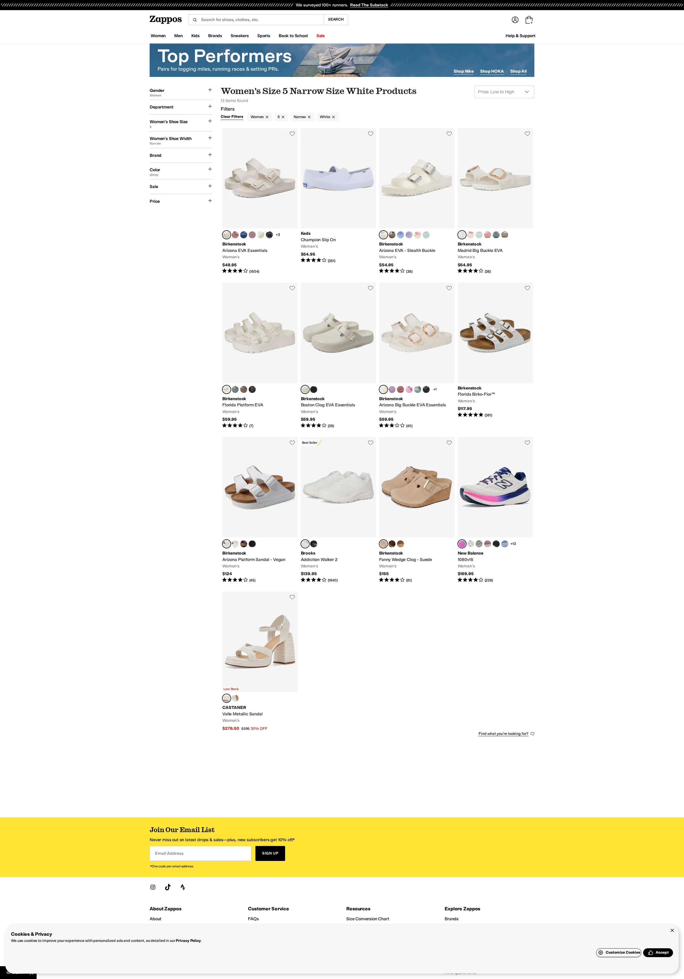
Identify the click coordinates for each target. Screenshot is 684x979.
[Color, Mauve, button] (392, 389)
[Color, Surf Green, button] (426, 235)
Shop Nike (464, 71)
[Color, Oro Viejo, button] (235, 698)
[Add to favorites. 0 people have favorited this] (292, 133)
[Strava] (183, 887)
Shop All (518, 71)
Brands (451, 918)
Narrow (300, 117)
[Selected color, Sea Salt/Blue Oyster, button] (462, 544)
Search (336, 19)
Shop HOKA (492, 71)
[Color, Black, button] (252, 389)
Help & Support (520, 35)
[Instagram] (153, 887)
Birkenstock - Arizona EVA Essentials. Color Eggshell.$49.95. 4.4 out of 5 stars (260, 201)
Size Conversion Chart (367, 918)
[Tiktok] (168, 887)
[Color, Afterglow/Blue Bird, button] (479, 544)
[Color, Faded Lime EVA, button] (260, 235)
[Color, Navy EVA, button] (243, 235)
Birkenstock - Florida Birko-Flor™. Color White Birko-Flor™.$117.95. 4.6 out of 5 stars (495, 355)
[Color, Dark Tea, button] (392, 544)
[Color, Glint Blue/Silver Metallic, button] (504, 544)
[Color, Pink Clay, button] (235, 235)
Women (257, 117)
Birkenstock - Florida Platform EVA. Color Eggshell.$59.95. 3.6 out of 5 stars (260, 355)
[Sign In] (515, 19)
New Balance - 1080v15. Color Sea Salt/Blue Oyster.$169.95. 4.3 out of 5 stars (495, 510)
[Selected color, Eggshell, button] (226, 235)
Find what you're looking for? (503, 733)
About (155, 918)
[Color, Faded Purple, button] (252, 235)
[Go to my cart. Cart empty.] (529, 19)
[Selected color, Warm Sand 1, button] (383, 544)
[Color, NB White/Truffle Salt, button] (470, 544)
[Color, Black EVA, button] (269, 235)
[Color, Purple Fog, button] (409, 235)
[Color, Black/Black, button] (313, 544)
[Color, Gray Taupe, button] (392, 235)
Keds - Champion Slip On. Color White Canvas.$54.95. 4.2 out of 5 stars (338, 201)
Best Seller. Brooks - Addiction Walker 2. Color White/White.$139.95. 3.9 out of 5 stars (338, 510)
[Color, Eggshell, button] (235, 544)
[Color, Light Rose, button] (417, 235)
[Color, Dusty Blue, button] (400, 235)
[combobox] (256, 19)
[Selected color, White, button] (383, 235)
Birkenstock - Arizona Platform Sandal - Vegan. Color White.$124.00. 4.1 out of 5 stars (260, 510)
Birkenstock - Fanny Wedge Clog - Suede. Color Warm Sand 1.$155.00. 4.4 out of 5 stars (416, 510)
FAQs (253, 918)
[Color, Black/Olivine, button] (496, 544)
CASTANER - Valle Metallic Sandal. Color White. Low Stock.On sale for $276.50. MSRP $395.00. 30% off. (260, 661)
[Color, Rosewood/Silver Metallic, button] (487, 544)
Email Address (169, 853)
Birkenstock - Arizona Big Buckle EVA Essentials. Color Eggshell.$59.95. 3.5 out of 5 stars (416, 355)
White (325, 117)
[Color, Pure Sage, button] (496, 235)
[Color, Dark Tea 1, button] (400, 544)
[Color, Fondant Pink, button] (409, 389)
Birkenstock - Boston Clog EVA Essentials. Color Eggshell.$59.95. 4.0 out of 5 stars (338, 355)
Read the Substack (369, 4)
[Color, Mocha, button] (243, 544)
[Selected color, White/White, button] (305, 544)
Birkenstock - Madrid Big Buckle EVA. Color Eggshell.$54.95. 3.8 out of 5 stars (495, 201)
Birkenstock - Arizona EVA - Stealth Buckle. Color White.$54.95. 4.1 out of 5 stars (416, 201)
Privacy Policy (188, 940)
